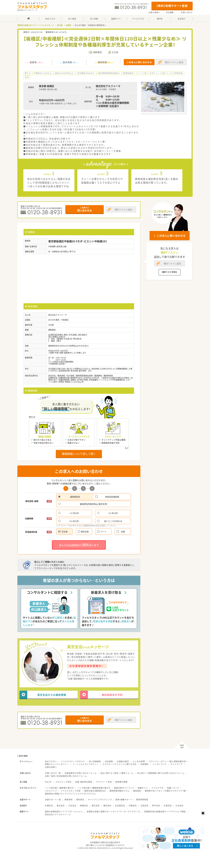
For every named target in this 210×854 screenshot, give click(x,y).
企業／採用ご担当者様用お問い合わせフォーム (66, 776)
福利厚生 (80, 799)
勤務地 (33, 62)
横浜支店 (107, 805)
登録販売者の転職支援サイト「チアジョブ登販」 (165, 811)
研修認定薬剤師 (112, 496)
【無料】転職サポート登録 (172, 6)
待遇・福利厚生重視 (83, 781)
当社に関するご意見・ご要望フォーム (116, 773)
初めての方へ (51, 761)
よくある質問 (139, 761)
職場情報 (102, 62)
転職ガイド (143, 787)
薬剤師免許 (75, 496)
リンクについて (159, 764)
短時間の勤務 (121, 781)
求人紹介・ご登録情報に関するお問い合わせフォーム (160, 773)
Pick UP (48, 781)
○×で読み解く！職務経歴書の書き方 (93, 787)
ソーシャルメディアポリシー (86, 764)
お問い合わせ (187, 12)
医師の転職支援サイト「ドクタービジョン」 (64, 811)
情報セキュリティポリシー (57, 764)
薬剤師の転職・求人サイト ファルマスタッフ (35, 25)
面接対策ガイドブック (124, 787)
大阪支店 (144, 805)
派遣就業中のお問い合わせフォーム (81, 773)
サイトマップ (176, 764)
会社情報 (109, 761)
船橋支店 (84, 805)
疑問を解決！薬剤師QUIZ (95, 790)
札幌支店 (49, 805)
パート (103, 531)
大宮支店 (72, 805)
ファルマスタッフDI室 (71, 790)
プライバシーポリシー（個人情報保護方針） (168, 761)
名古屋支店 (120, 805)
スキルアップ (51, 790)
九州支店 (179, 805)
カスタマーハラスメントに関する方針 (120, 764)
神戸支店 (156, 805)
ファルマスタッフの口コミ (73, 761)
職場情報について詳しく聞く (79, 454)
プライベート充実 (104, 781)
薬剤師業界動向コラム (119, 790)
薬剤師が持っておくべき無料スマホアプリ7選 (165, 790)
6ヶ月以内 (74, 521)
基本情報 (67, 62)
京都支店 (133, 805)
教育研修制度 (142, 799)
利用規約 (145, 764)
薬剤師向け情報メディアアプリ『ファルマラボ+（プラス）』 (70, 793)
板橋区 (68, 25)
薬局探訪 (137, 790)
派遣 (123, 531)
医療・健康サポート (124, 799)
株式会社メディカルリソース (58, 814)
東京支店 (96, 805)
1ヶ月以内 (74, 513)
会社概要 (170, 12)
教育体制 (69, 799)
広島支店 (168, 805)
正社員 (64, 531)
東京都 (60, 25)
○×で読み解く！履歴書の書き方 (59, 787)
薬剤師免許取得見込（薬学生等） (94, 503)
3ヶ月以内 (113, 513)
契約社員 (85, 531)
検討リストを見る (169, 272)
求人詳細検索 (95, 761)
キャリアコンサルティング (100, 799)
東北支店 (61, 805)
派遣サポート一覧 (53, 799)
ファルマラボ (157, 787)
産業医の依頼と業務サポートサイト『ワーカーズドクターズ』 (114, 811)
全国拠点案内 (123, 761)
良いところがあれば (113, 521)
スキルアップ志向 (63, 781)
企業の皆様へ (154, 12)
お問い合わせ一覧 (53, 773)
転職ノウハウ (173, 787)
